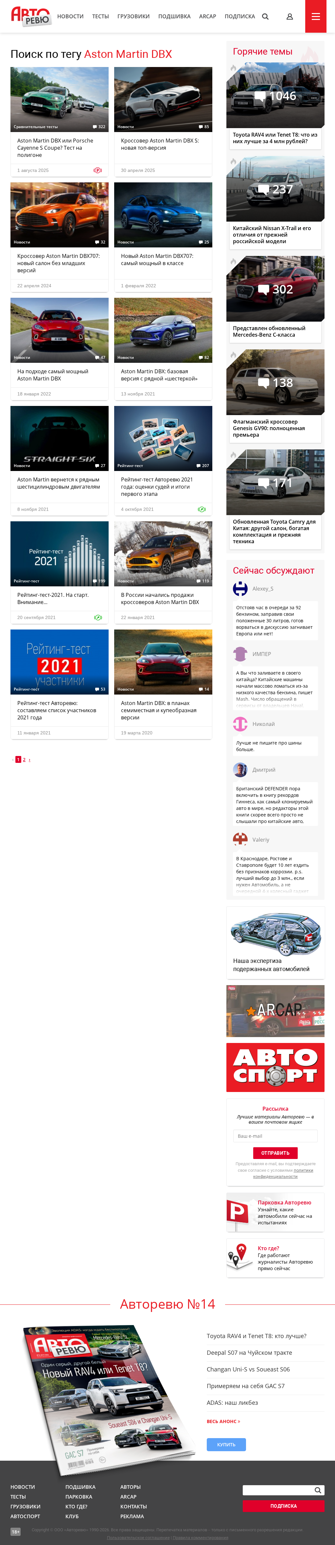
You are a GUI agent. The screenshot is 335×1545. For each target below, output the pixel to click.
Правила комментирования (200, 1537)
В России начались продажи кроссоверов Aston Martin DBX (160, 598)
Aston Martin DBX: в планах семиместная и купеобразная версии (159, 710)
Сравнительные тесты (36, 127)
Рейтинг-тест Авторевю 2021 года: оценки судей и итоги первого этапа (157, 486)
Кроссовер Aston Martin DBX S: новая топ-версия (160, 144)
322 (101, 127)
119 (205, 581)
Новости (70, 16)
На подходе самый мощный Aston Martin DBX (52, 375)
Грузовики (133, 16)
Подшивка (174, 16)
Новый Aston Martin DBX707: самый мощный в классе (157, 259)
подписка (284, 1506)
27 (103, 466)
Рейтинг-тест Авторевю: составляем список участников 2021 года (56, 710)
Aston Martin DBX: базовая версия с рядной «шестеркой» (159, 375)
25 (206, 242)
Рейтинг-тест (130, 466)
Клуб (72, 1516)
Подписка (240, 16)
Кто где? (76, 1506)
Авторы (130, 1487)
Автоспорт (25, 1516)
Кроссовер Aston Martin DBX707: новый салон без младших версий (58, 263)
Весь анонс (222, 1421)
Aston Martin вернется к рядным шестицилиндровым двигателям (58, 483)
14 (206, 689)
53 (103, 689)
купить (226, 1444)
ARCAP (207, 16)
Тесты (100, 16)
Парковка (78, 1496)
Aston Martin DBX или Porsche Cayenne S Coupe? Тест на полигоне (55, 148)
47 (103, 358)
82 (206, 358)
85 (206, 127)
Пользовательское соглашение (138, 1537)
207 (205, 466)
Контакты (133, 1506)
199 (101, 581)
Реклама (132, 1516)
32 (103, 242)
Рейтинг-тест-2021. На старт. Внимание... (53, 598)
